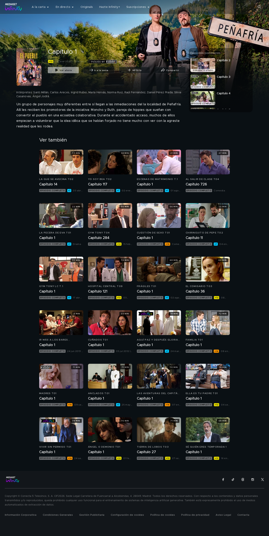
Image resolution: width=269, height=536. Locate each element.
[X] (262, 479)
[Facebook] (223, 479)
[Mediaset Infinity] (13, 7)
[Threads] (243, 479)
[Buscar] (259, 7)
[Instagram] (252, 479)
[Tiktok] (233, 479)
